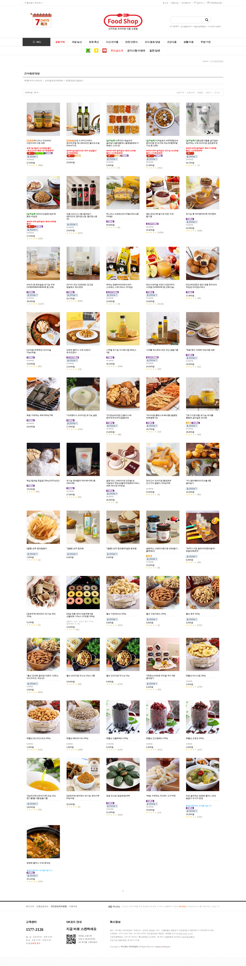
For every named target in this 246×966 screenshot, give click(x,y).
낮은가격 (180, 92)
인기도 (217, 92)
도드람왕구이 (185, 26)
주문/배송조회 (216, 3)
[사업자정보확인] (187, 937)
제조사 (208, 92)
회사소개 (30, 906)
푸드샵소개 (117, 50)
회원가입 (175, 3)
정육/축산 (94, 42)
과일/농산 (77, 42)
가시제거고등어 (214, 26)
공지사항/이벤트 (136, 50)
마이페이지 (186, 3)
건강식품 (172, 42)
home (205, 61)
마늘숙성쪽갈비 (199, 26)
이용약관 (73, 906)
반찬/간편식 (131, 42)
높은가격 (190, 92)
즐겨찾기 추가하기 (34, 3)
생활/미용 (189, 42)
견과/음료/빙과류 (52, 80)
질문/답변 (154, 50)
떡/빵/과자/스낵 (31, 80)
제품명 (200, 92)
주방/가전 (206, 42)
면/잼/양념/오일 (72, 80)
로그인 (165, 3)
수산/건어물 (112, 42)
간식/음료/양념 (152, 42)
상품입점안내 (42, 906)
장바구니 (200, 3)
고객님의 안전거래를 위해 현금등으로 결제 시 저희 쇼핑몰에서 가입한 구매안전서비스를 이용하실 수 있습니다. (170, 906)
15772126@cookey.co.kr (182, 934)
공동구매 (60, 42)
